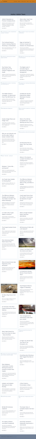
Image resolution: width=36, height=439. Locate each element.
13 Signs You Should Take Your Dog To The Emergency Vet (26, 342)
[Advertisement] (18, 8)
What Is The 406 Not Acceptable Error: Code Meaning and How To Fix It (26, 120)
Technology (15, 1)
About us (33, 1)
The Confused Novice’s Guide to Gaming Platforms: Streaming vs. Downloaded (9, 44)
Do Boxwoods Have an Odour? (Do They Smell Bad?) (26, 144)
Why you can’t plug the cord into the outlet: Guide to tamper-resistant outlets (9, 135)
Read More (4, 50)
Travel (30, 1)
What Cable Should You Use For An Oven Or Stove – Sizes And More (8, 333)
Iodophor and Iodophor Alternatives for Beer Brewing (8, 385)
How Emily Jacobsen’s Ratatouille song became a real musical (26, 423)
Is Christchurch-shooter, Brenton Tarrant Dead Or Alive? (26, 273)
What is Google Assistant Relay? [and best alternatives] (26, 214)
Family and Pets (23, 1)
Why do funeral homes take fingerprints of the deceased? (9, 263)
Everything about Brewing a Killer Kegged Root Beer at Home (27, 357)
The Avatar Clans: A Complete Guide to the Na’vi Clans (27, 408)
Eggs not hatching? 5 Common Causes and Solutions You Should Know (27, 44)
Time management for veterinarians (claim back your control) (26, 317)
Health (28, 1)
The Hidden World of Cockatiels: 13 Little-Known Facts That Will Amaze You (9, 95)
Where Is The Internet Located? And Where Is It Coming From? (26, 159)
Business (19, 1)
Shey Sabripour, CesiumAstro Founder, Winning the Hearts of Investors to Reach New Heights (8, 368)
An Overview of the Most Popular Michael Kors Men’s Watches (9, 308)
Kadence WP (14, 436)
